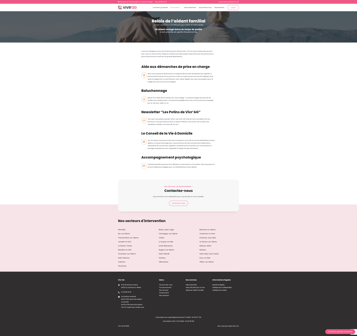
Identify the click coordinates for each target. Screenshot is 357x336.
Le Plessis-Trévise (125, 246)
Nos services (163, 290)
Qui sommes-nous (165, 285)
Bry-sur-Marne (124, 234)
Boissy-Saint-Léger (166, 230)
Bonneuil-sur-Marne (208, 230)
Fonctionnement (165, 287)
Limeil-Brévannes (166, 246)
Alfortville (121, 230)
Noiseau (203, 250)
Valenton (121, 262)
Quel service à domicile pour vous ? (172, 25)
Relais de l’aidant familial (195, 290)
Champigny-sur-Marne (168, 234)
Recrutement (164, 295)
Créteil (161, 238)
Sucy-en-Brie (205, 258)
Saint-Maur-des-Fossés (209, 254)
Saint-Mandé (164, 254)
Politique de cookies (219, 290)
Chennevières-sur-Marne (128, 238)
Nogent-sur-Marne (166, 250)
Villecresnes (163, 262)
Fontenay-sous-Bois (208, 238)
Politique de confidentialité (222, 287)
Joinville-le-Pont (124, 242)
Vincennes (122, 266)
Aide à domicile (191, 285)
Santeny (162, 258)
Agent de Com (233, 326)
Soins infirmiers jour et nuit (195, 287)
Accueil (156, 25)
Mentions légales (218, 285)
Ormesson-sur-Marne (127, 254)
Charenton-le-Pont (207, 234)
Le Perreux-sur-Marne (208, 242)
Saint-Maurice (124, 258)
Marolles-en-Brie (124, 250)
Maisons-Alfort (205, 246)
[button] (180, 7)
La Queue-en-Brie (166, 242)
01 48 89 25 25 (162, 2)
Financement (164, 293)
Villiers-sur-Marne (207, 262)
